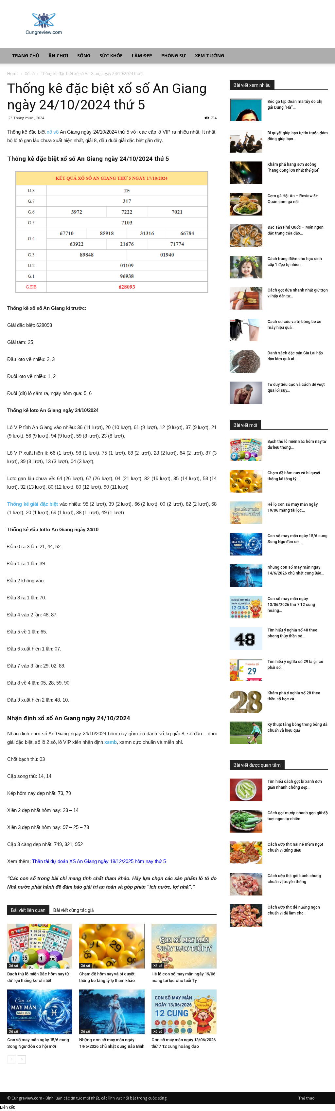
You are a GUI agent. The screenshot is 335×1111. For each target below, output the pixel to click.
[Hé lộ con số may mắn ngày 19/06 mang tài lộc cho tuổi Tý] (184, 946)
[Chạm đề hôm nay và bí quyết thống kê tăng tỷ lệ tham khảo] (111, 946)
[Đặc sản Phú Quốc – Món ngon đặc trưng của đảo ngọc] (246, 235)
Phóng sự (173, 55)
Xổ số (30, 73)
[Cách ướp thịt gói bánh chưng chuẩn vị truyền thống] (246, 884)
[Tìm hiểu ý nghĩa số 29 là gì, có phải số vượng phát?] (246, 670)
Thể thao (306, 1098)
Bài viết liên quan (28, 910)
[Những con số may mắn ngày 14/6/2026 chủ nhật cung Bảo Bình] (111, 1011)
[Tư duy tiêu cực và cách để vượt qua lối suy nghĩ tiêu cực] (246, 393)
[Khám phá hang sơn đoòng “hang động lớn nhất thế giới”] (246, 172)
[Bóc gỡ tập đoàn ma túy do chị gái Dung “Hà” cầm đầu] (246, 110)
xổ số (53, 132)
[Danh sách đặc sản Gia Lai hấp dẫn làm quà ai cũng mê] (246, 361)
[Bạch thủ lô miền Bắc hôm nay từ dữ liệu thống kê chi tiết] (39, 946)
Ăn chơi (58, 55)
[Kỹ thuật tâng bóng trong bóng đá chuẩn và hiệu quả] (246, 733)
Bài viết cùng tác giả (73, 910)
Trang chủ (25, 55)
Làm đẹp (142, 55)
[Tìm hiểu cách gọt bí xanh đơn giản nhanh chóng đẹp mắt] (246, 790)
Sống (83, 55)
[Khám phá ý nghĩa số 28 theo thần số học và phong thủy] (246, 701)
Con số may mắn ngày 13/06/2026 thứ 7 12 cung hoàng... (291, 604)
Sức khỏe (111, 55)
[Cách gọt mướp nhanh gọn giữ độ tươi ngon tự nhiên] (246, 821)
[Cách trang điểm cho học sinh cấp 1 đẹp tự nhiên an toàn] (246, 267)
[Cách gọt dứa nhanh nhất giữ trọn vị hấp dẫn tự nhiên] (246, 298)
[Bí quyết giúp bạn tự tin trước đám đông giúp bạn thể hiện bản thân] (246, 141)
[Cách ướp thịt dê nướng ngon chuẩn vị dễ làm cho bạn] (246, 915)
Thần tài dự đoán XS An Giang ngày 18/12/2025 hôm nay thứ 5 (99, 861)
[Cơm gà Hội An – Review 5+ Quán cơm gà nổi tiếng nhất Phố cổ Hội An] (246, 204)
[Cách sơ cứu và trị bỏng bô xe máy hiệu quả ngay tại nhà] (246, 330)
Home (13, 73)
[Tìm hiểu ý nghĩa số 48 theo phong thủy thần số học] (246, 638)
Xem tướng (209, 55)
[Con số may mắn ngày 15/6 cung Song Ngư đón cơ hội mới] (39, 1011)
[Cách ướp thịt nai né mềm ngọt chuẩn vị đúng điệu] (246, 852)
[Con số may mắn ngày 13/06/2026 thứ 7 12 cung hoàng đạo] (184, 1011)
